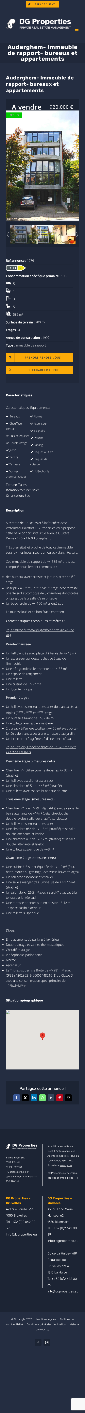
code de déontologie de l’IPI (62, 1177)
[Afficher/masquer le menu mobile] (77, 31)
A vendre (27, 107)
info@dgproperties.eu (21, 1234)
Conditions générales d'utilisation (46, 1324)
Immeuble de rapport (30, 345)
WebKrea (44, 1329)
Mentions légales (46, 1319)
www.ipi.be (66, 1165)
